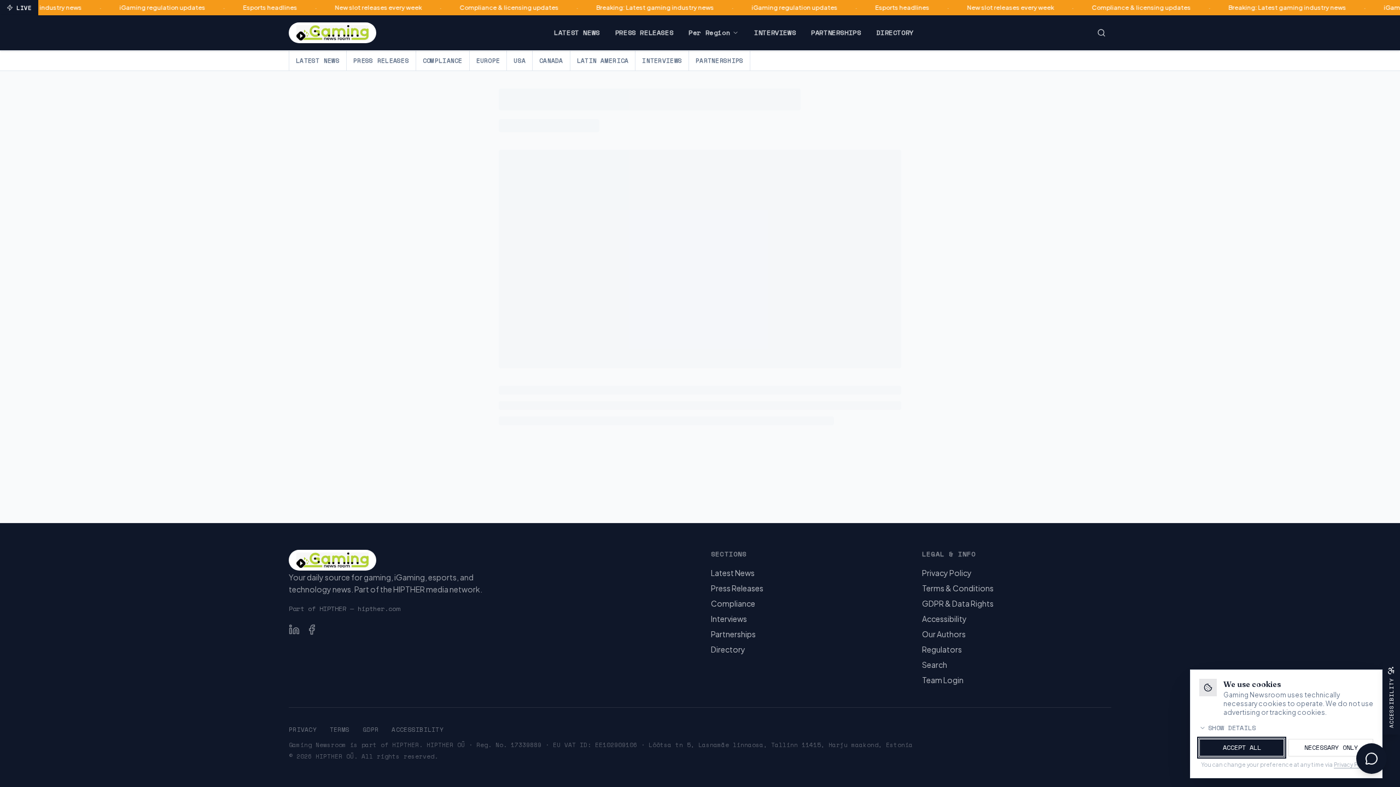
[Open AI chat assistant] (1371, 758)
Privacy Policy (947, 573)
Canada (551, 60)
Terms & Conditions (958, 588)
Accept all (1242, 747)
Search (934, 664)
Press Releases (644, 32)
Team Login (943, 680)
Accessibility (944, 619)
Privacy (303, 729)
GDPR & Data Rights (958, 603)
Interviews (775, 32)
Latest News (577, 32)
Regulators (942, 649)
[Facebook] (311, 629)
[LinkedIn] (294, 629)
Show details (1232, 728)
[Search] (1101, 33)
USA (520, 60)
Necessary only (1331, 747)
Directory (894, 32)
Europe (488, 60)
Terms (339, 729)
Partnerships (836, 32)
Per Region (709, 32)
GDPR (370, 729)
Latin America (603, 60)
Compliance (443, 60)
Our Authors (944, 634)
